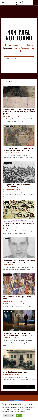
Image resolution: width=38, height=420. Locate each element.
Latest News (8, 81)
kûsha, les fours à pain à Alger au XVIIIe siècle (17, 298)
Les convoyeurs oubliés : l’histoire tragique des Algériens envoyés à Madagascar (18, 149)
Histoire (6, 201)
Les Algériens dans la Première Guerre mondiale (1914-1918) (16, 185)
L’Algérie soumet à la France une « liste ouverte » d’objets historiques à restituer (17, 334)
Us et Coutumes (8, 275)
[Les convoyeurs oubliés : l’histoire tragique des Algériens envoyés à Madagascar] (19, 135)
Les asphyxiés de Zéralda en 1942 (15, 372)
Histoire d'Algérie (8, 88)
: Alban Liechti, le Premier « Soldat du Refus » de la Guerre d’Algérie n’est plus (19, 261)
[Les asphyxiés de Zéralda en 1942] (19, 359)
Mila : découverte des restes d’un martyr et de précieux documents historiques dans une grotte (19, 111)
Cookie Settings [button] (8, 415)
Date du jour (7, 238)
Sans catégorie (7, 163)
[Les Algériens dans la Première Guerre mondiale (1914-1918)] (19, 172)
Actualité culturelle (8, 311)
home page (7, 48)
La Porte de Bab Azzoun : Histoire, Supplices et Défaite (18, 224)
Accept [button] (19, 415)
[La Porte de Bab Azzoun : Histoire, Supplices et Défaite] (19, 211)
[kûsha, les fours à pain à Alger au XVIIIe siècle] (19, 284)
